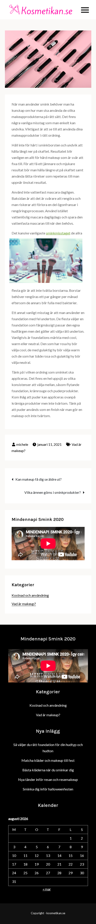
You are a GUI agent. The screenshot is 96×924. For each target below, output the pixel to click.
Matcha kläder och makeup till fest (48, 760)
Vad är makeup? (24, 604)
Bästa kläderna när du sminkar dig (48, 770)
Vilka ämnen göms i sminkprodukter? (52, 492)
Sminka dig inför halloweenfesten (48, 789)
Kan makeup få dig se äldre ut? (38, 479)
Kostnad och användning (30, 595)
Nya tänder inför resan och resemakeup (48, 779)
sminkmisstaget (58, 233)
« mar (47, 889)
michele (22, 444)
